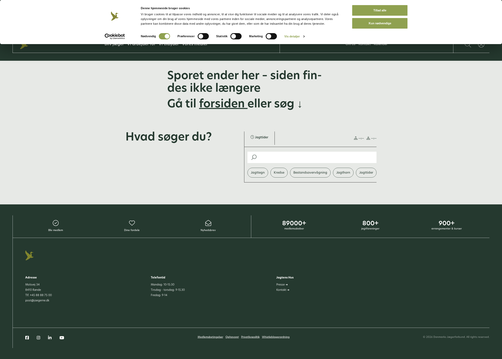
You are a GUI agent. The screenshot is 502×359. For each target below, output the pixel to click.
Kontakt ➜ (282, 290)
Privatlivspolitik (250, 337)
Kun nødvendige (380, 23)
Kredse (279, 172)
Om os (350, 44)
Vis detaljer (292, 36)
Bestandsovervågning (310, 172)
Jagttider (366, 172)
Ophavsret (232, 337)
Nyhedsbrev (208, 230)
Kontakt (364, 44)
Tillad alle (379, 10)
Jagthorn (343, 172)
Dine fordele (132, 230)
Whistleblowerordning (276, 337)
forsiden (223, 104)
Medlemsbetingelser (210, 337)
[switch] (203, 36)
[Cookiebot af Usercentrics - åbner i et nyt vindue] (115, 36)
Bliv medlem (55, 230)
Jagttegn (258, 172)
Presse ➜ (282, 284)
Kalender (380, 44)
